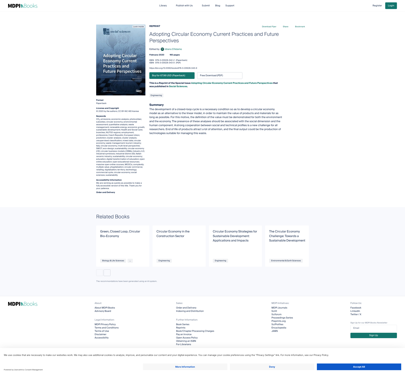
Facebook (355, 308)
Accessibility (102, 338)
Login (391, 6)
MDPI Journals (279, 308)
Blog (217, 6)
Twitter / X (355, 314)
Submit (206, 6)
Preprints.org (278, 321)
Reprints (180, 328)
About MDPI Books (105, 308)
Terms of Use (102, 331)
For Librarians (183, 344)
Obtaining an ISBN (186, 341)
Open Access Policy (187, 338)
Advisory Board (103, 311)
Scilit (274, 311)
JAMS (274, 331)
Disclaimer (100, 334)
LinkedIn (355, 311)
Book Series (182, 324)
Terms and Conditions (107, 328)
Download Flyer (269, 26)
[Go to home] (22, 5)
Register (377, 6)
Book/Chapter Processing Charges (195, 331)
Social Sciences (178, 86)
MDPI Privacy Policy (105, 324)
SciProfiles (277, 324)
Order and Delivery (186, 308)
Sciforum (276, 314)
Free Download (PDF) (211, 75)
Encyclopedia (278, 328)
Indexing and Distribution (190, 311)
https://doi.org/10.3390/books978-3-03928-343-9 (173, 68)
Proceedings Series (282, 318)
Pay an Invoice (184, 334)
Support (229, 6)
